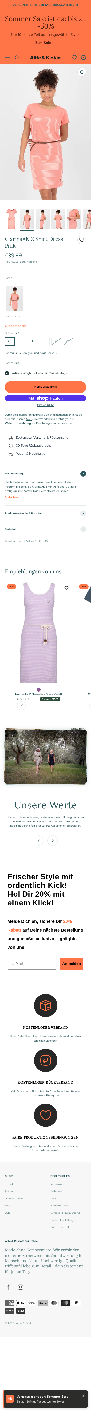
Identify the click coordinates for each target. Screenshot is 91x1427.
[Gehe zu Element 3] (43, 220)
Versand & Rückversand (65, 1212)
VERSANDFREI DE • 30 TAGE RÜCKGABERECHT (45, 5)
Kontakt (10, 1184)
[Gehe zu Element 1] (11, 220)
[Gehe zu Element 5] (74, 220)
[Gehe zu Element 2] (27, 220)
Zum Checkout (45, 404)
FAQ (7, 1205)
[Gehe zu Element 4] (58, 220)
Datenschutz (58, 1191)
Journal (9, 1191)
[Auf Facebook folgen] (8, 1287)
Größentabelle (15, 326)
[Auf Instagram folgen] (20, 1287)
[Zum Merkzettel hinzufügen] (81, 240)
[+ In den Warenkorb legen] (21, 705)
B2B (7, 1212)
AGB (53, 1198)
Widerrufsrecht (59, 1205)
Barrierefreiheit (59, 1227)
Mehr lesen (13, 497)
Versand (32, 261)
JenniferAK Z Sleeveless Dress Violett (38, 694)
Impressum (57, 1184)
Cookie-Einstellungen (63, 1220)
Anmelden (71, 963)
